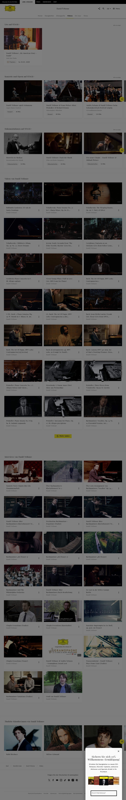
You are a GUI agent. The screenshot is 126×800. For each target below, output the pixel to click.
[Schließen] (118, 751)
